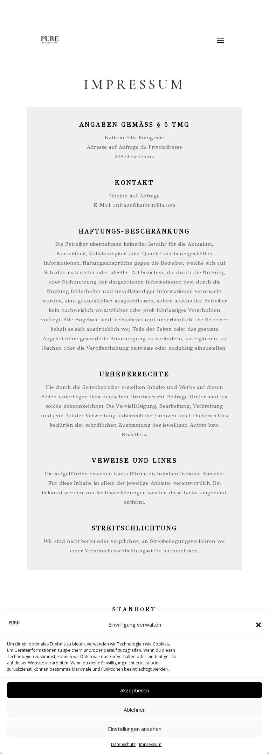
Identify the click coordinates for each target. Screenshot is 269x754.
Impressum (150, 744)
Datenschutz (123, 744)
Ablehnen (135, 709)
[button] (258, 624)
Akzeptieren (134, 690)
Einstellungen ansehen (134, 728)
